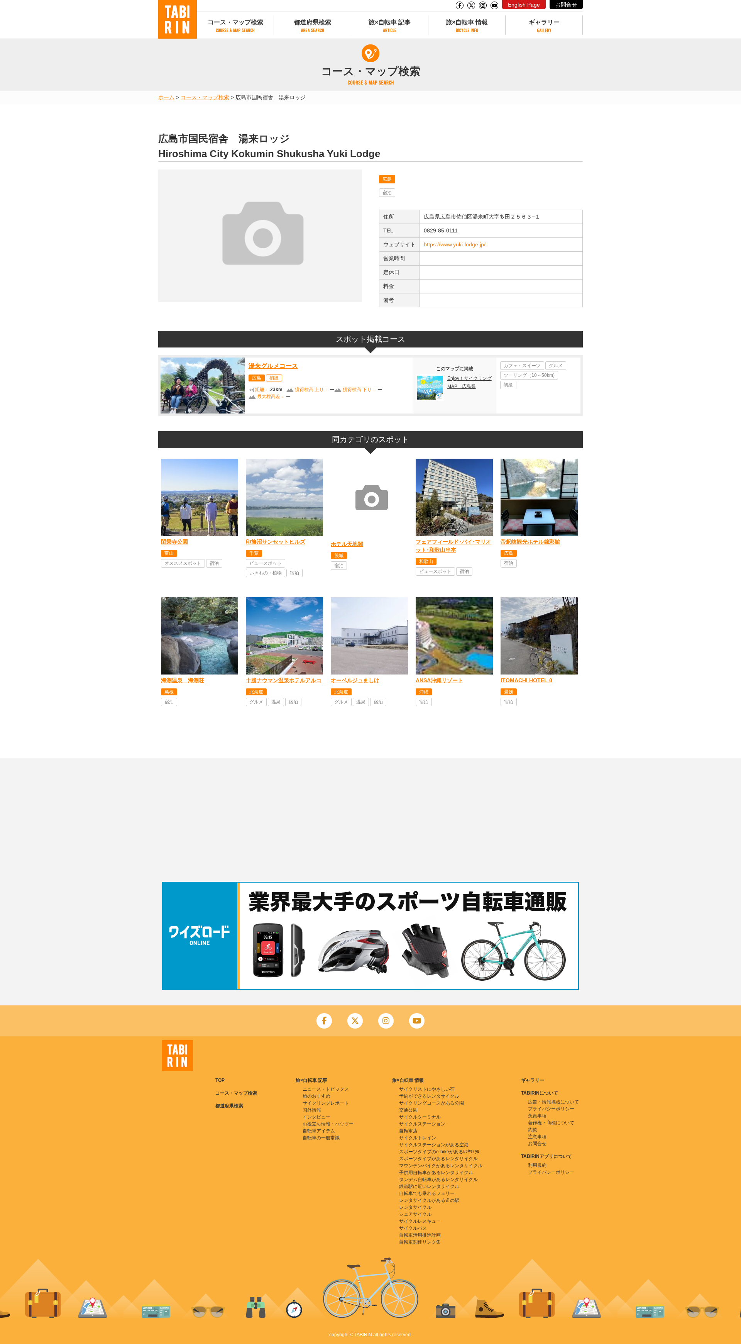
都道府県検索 (312, 22)
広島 (387, 179)
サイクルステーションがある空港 (434, 1144)
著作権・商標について (551, 1122)
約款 (532, 1129)
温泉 (276, 702)
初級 (274, 378)
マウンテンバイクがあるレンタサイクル (440, 1165)
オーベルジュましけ (355, 680)
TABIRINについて (539, 1093)
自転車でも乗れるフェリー (427, 1193)
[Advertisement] (370, 820)
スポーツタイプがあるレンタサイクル (438, 1158)
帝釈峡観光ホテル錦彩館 (530, 542)
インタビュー (316, 1117)
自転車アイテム (319, 1131)
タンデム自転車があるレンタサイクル (438, 1179)
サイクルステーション (422, 1124)
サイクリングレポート (326, 1103)
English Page (524, 5)
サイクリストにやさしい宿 (427, 1089)
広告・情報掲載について (553, 1102)
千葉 (254, 553)
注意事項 (537, 1136)
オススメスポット (182, 563)
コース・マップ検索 (235, 22)
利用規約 (537, 1165)
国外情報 (312, 1110)
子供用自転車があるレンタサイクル (436, 1172)
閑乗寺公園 (174, 542)
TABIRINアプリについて (546, 1156)
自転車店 (408, 1131)
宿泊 (387, 192)
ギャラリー (544, 22)
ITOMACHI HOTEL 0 (526, 680)
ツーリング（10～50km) (529, 375)
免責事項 (537, 1116)
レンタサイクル (415, 1207)
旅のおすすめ (316, 1096)
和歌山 (426, 561)
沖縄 (423, 692)
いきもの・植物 (265, 573)
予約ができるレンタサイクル (429, 1096)
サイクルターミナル (420, 1117)
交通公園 (408, 1110)
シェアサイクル (415, 1214)
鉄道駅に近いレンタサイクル (429, 1186)
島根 (169, 692)
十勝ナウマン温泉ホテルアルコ (283, 680)
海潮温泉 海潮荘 (182, 680)
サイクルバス (413, 1228)
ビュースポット (265, 563)
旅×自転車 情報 (467, 22)
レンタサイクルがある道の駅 (429, 1200)
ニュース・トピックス (326, 1089)
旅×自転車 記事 (390, 22)
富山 (169, 553)
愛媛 (508, 692)
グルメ (556, 365)
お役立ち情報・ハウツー (328, 1124)
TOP (220, 1080)
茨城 (338, 555)
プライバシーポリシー (551, 1109)
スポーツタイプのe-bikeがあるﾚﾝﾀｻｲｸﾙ (439, 1151)
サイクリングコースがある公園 (431, 1103)
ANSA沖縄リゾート (439, 680)
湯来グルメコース (273, 366)
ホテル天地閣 (347, 544)
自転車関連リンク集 (420, 1242)
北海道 (256, 692)
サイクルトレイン (417, 1138)
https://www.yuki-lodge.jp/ (455, 244)
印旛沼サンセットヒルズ (275, 542)
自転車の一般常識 (321, 1138)
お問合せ (566, 5)
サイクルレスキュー (420, 1221)
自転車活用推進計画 (420, 1235)
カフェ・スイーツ (522, 365)
